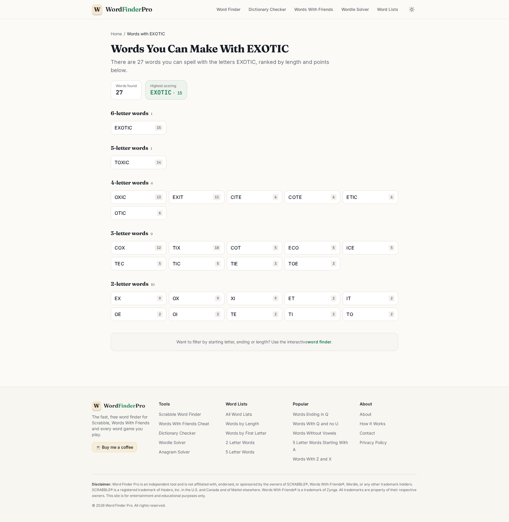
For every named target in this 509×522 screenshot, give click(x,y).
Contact (367, 432)
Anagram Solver (174, 451)
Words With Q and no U (315, 423)
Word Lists (387, 9)
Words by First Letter (246, 432)
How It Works (372, 423)
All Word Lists (239, 414)
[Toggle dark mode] (411, 9)
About (365, 414)
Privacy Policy (373, 442)
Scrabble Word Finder (180, 414)
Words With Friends (313, 9)
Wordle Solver (355, 9)
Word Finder (228, 9)
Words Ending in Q (310, 414)
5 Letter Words (240, 451)
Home (116, 33)
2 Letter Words (240, 442)
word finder (319, 341)
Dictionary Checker (267, 9)
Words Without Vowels (314, 432)
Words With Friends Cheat (184, 423)
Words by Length (242, 423)
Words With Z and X (312, 458)
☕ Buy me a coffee (114, 447)
